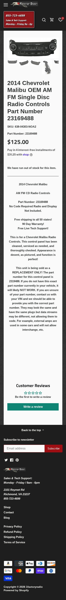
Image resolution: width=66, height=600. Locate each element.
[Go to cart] (52, 20)
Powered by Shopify (16, 590)
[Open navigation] (6, 4)
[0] (60, 20)
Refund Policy (13, 531)
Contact (9, 512)
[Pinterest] (17, 460)
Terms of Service (14, 542)
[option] (33, 48)
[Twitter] (6, 460)
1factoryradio (34, 586)
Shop (7, 507)
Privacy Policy (13, 526)
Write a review (33, 406)
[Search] (44, 20)
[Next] (54, 48)
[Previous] (11, 48)
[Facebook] (11, 460)
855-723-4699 (15, 15)
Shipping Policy (14, 536)
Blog (7, 517)
